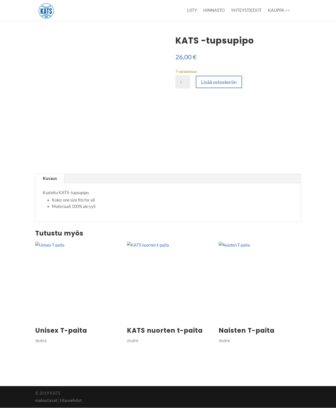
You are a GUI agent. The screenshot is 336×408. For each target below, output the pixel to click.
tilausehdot (71, 400)
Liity (192, 11)
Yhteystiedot (246, 11)
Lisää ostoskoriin (219, 82)
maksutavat (46, 400)
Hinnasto (214, 11)
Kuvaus (50, 178)
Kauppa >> (279, 11)
